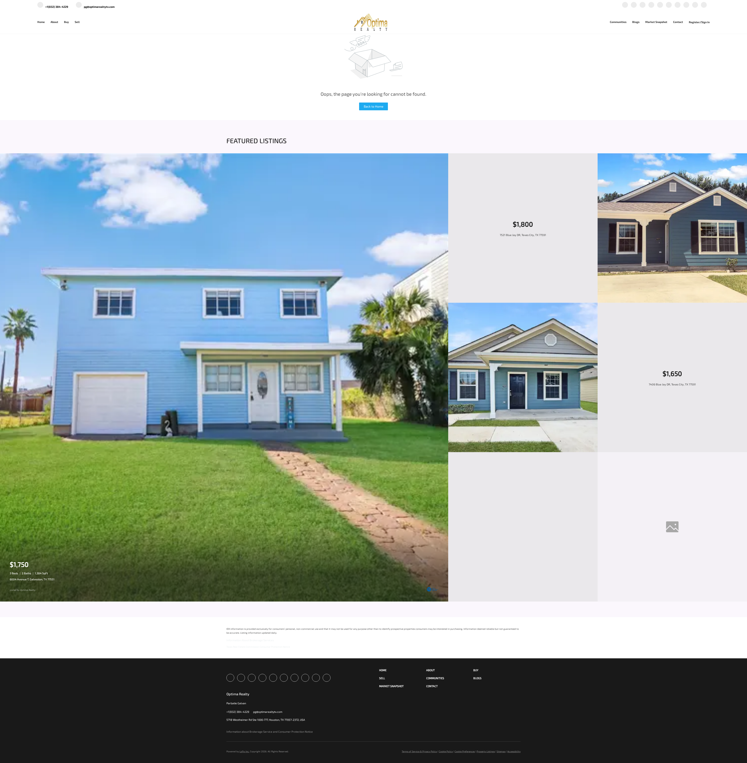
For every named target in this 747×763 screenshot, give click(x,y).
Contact (678, 22)
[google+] (695, 5)
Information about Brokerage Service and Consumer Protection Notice (269, 731)
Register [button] (694, 22)
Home (41, 22)
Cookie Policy (446, 751)
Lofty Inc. (244, 751)
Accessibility (514, 751)
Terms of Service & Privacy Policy (419, 751)
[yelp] (660, 5)
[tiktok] (686, 5)
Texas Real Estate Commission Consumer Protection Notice (258, 646)
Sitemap (501, 751)
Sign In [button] (705, 22)
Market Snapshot (656, 22)
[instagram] (669, 5)
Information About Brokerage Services (250, 640)
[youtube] (677, 5)
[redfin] (704, 5)
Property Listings (486, 751)
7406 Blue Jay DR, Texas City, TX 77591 (672, 384)
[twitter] (642, 5)
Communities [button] (618, 22)
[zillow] (651, 5)
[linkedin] (634, 5)
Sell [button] (77, 22)
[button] (402, 670)
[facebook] (625, 5)
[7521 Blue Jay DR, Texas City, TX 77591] (672, 301)
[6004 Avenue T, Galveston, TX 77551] (224, 600)
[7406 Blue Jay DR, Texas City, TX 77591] (523, 451)
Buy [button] (66, 22)
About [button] (54, 22)
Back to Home (373, 106)
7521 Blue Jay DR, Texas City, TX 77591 (523, 235)
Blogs (635, 22)
